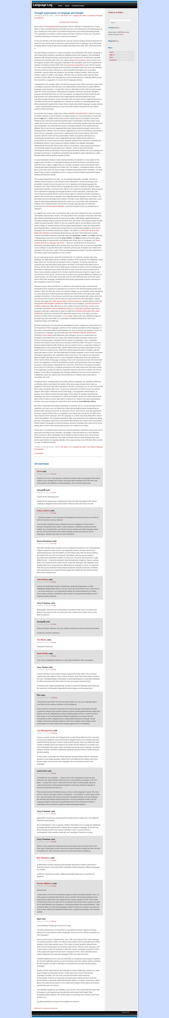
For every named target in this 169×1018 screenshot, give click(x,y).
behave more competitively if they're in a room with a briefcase (68, 309)
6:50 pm (53, 860)
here (76, 60)
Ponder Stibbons (44, 883)
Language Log (42, 5)
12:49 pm (54, 733)
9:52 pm (53, 921)
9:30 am (53, 669)
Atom (111, 57)
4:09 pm (53, 814)
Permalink (39, 453)
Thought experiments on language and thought (58, 13)
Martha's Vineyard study (78, 113)
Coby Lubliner (43, 511)
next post (74, 22)
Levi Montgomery (45, 731)
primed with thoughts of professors (51, 304)
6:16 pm (53, 513)
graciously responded (75, 65)
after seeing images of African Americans (67, 301)
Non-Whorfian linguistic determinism (83, 333)
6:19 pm (53, 842)
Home (60, 5)
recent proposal (49, 26)
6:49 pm (53, 582)
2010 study (47, 335)
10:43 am (54, 697)
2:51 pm (53, 474)
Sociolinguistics (39, 18)
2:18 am (53, 886)
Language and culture (79, 15)
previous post (65, 22)
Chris (39, 471)
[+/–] (117, 28)
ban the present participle (55, 206)
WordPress (113, 60)
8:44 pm (53, 656)
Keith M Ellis (42, 654)
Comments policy (78, 5)
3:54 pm (53, 773)
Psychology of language (94, 15)
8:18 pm (53, 642)
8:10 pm (53, 624)
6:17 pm (53, 543)
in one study (67, 316)
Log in (111, 52)
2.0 (112, 55)
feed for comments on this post (45, 1008)
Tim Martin (41, 640)
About (67, 5)
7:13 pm (53, 605)
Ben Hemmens (43, 858)
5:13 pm (53, 492)
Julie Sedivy (64, 15)
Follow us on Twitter (115, 12)
